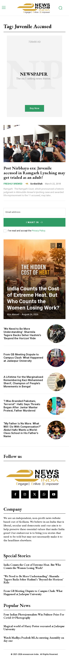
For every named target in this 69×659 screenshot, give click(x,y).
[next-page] (59, 245)
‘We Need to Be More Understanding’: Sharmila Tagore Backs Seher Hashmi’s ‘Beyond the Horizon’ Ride (22, 333)
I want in (32, 222)
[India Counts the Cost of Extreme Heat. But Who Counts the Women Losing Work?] (34, 279)
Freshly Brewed (13, 183)
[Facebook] (15, 494)
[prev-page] (53, 245)
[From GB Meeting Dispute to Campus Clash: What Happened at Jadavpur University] (56, 357)
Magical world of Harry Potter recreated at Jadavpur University (34, 627)
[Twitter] (34, 494)
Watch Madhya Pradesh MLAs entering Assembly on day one (34, 639)
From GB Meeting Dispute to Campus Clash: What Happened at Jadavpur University (23, 357)
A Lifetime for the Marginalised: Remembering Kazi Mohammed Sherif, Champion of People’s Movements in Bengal (24, 381)
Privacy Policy (38, 230)
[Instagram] (25, 494)
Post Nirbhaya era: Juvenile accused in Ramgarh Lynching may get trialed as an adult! (34, 172)
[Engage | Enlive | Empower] (34, 8)
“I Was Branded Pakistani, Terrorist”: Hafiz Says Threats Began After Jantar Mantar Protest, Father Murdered (22, 405)
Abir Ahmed (13, 314)
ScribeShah (36, 183)
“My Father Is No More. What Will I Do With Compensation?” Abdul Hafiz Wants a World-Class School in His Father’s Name (22, 430)
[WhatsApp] (44, 494)
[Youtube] (54, 494)
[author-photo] (27, 183)
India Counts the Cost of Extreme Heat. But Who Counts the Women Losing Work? (33, 298)
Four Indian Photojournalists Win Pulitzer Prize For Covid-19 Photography (34, 616)
